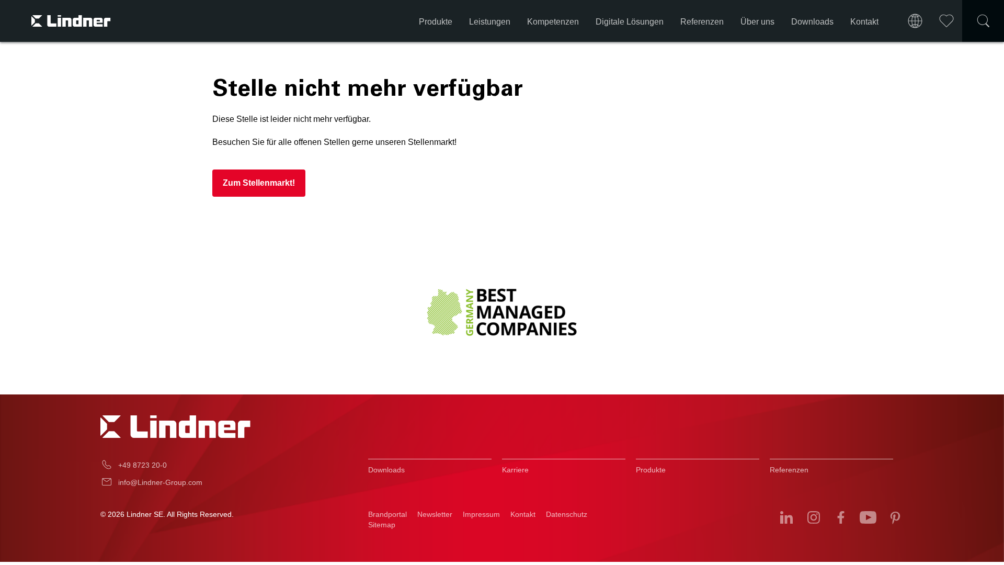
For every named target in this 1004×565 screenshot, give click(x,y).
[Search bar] (983, 21)
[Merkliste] (946, 21)
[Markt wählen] (915, 21)
